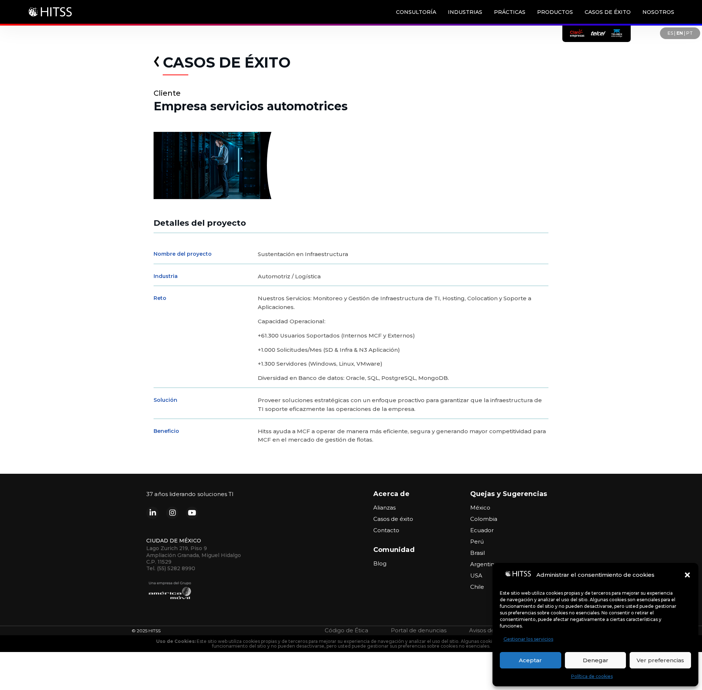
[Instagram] (172, 513)
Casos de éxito (393, 518)
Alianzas (384, 507)
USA (476, 575)
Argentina (484, 564)
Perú (477, 541)
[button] (687, 575)
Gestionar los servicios (528, 639)
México (480, 507)
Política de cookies (592, 676)
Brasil (477, 552)
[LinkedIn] (152, 513)
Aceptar (530, 660)
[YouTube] (192, 513)
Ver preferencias (660, 660)
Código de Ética (346, 630)
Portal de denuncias (418, 630)
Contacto (386, 530)
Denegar (595, 660)
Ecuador (482, 530)
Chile (477, 586)
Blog (379, 563)
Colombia (483, 518)
